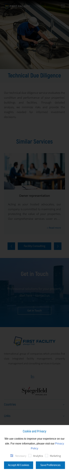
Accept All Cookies (18, 465)
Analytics (38, 456)
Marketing (55, 456)
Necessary (20, 456)
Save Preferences (50, 465)
